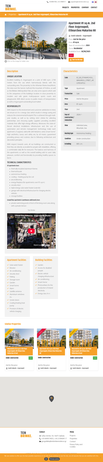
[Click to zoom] (36, 40)
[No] (100, 458)
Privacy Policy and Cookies (76, 446)
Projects (73, 436)
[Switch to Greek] (92, 2)
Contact (94, 7)
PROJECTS (65, 7)
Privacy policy (54, 459)
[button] (51, 399)
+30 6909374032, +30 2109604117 (57, 2)
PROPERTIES (75, 7)
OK (46, 459)
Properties (12, 14)
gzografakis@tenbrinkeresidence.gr (79, 2)
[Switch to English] (95, 2)
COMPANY (85, 7)
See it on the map (77, 59)
